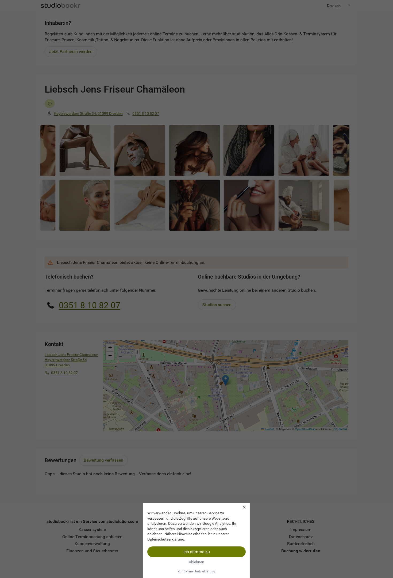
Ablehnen (196, 562)
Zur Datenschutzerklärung (196, 571)
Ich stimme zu (196, 551)
